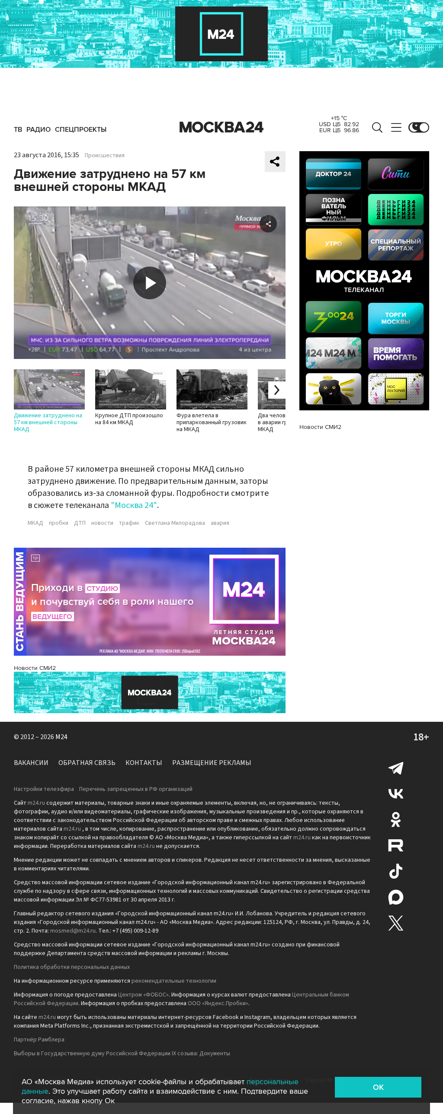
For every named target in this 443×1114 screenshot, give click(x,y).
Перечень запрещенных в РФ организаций (136, 789)
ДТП (80, 523)
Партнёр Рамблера (39, 1039)
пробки (58, 523)
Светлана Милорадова (175, 523)
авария (220, 523)
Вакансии (31, 763)
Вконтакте (395, 793)
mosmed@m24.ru (73, 931)
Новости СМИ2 (35, 668)
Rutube (395, 845)
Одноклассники (395, 819)
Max (395, 897)
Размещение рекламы (211, 763)
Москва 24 (221, 127)
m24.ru (36, 803)
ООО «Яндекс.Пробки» (218, 1003)
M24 (61, 737)
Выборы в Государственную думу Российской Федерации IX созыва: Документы (122, 1053)
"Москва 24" (134, 505)
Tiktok (395, 871)
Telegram (395, 767)
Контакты (143, 763)
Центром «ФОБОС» (143, 994)
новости (102, 523)
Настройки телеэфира (44, 789)
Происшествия (105, 155)
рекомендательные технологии (174, 981)
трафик (129, 523)
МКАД (35, 523)
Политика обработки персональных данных (72, 967)
